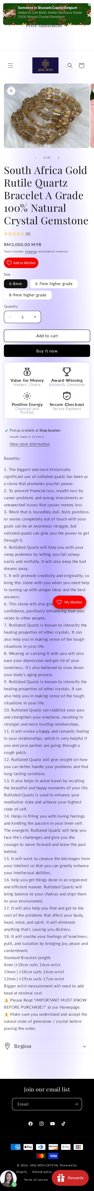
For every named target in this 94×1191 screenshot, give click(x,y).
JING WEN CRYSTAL (44, 1165)
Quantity (11, 306)
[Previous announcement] (9, 25)
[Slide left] (35, 158)
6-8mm (15, 283)
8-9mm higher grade (27, 295)
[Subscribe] (76, 1104)
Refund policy (42, 1171)
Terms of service (36, 1179)
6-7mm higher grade (54, 283)
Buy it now (47, 351)
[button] (10, 65)
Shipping (31, 251)
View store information (30, 444)
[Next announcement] (84, 25)
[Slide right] (58, 158)
